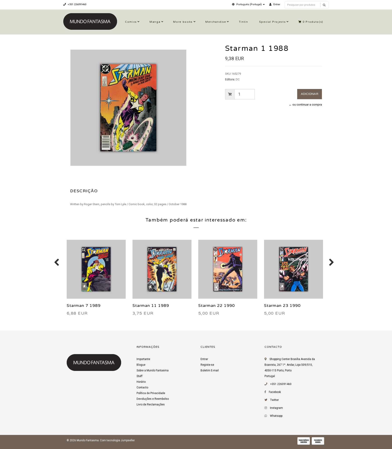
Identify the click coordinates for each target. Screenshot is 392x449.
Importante (143, 359)
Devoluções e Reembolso (153, 398)
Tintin (243, 21)
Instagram (276, 408)
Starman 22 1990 (216, 305)
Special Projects (272, 21)
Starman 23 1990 (282, 305)
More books (183, 21)
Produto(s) (313, 21)
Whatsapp (276, 415)
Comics (131, 21)
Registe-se (207, 364)
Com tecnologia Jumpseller (117, 440)
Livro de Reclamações (151, 404)
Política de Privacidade (151, 393)
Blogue (141, 364)
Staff (139, 376)
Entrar (204, 359)
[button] (248, 4)
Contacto (142, 387)
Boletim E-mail (210, 370)
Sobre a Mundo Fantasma (153, 370)
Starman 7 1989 (83, 305)
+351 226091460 (76, 4)
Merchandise (215, 21)
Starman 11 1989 (150, 305)
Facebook (275, 392)
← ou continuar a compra (305, 104)
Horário (141, 381)
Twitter (274, 400)
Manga (154, 21)
